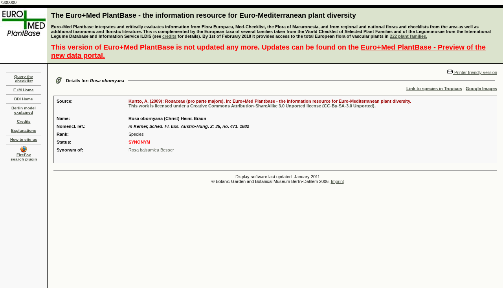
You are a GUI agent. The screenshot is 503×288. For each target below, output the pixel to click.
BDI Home (23, 99)
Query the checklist (23, 78)
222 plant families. (408, 36)
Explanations (23, 130)
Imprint (337, 181)
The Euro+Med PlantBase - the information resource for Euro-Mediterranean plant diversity (203, 15)
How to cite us (23, 139)
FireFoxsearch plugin (24, 157)
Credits (24, 121)
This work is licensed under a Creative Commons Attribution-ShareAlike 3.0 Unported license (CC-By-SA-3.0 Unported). (252, 105)
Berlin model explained (23, 110)
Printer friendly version (475, 72)
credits (169, 36)
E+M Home (23, 90)
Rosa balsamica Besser (151, 150)
